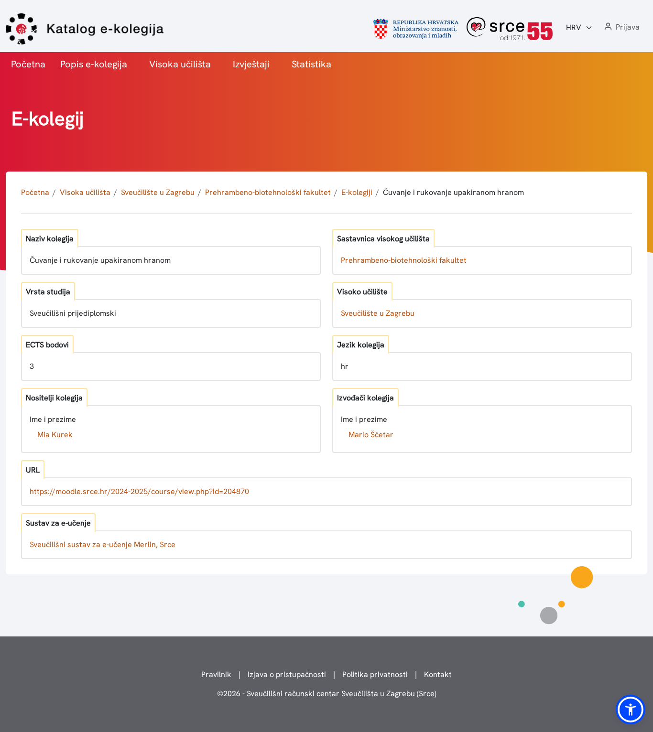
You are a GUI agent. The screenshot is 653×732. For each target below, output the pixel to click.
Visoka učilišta (180, 64)
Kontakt (438, 674)
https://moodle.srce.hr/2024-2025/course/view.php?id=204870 (139, 491)
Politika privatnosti (375, 674)
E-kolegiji (356, 192)
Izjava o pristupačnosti (287, 674)
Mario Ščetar (370, 435)
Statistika (311, 64)
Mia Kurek (55, 435)
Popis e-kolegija (93, 64)
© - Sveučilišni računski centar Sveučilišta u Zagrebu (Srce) (326, 694)
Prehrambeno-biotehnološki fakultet (268, 192)
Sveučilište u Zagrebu (158, 192)
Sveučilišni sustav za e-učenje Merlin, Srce (102, 544)
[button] (621, 27)
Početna (28, 64)
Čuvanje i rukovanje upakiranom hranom (453, 192)
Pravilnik (216, 674)
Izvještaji (251, 64)
